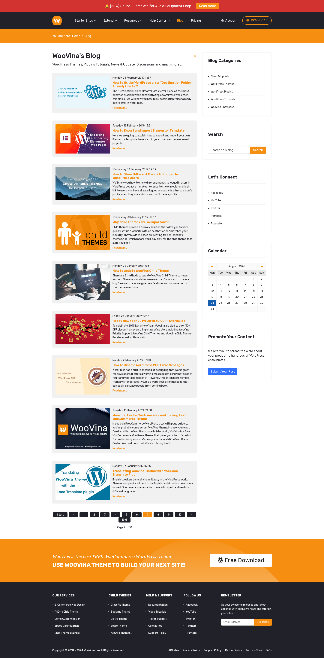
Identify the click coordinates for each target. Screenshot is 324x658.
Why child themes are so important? (140, 222)
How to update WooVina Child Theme (140, 271)
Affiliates (173, 650)
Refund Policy (233, 650)
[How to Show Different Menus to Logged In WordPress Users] (83, 183)
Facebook (217, 192)
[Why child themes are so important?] (83, 232)
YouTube (216, 200)
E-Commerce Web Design (70, 604)
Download (259, 20)
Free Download (243, 560)
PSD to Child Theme (67, 611)
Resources (131, 20)
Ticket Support (157, 618)
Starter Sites (84, 20)
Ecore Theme (119, 625)
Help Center (158, 20)
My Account (229, 20)
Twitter (215, 208)
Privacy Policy (191, 650)
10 (180, 514)
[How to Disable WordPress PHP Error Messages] (83, 376)
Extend (109, 20)
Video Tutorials (157, 611)
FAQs (269, 650)
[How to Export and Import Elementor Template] (83, 139)
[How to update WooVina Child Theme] (83, 282)
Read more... (119, 107)
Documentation (158, 604)
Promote (216, 223)
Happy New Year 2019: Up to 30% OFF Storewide (148, 321)
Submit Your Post (223, 371)
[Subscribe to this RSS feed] (195, 56)
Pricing (196, 20)
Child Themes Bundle (67, 633)
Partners (216, 216)
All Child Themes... (121, 633)
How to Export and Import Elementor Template (148, 130)
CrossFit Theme (120, 604)
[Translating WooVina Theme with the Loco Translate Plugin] (83, 482)
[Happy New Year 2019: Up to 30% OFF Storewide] (83, 329)
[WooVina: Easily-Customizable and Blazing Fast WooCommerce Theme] (83, 428)
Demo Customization (67, 618)
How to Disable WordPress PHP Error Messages (148, 365)
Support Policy (157, 633)
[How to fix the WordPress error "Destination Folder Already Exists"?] (83, 92)
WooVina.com (92, 650)
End (124, 519)
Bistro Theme (119, 618)
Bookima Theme (120, 611)
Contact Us (155, 625)
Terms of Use (254, 650)
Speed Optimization (67, 625)
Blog (180, 20)
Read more (207, 6)
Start (60, 514)
